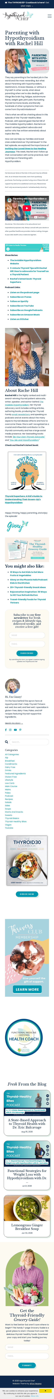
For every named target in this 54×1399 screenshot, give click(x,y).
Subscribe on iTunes (20, 297)
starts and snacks (14, 811)
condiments (11, 764)
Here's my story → (14, 723)
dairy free (10, 767)
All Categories (12, 754)
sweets (8, 815)
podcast (9, 795)
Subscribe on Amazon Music (25, 314)
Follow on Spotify (19, 301)
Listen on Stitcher (19, 319)
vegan (8, 824)
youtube (9, 827)
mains (8, 789)
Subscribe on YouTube (22, 305)
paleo (8, 792)
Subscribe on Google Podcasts (26, 310)
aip (6, 757)
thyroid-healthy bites (15, 821)
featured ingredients (15, 773)
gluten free (11, 776)
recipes (9, 799)
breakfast (10, 760)
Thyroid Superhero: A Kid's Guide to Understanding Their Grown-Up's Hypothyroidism (23, 499)
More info (35, 1396)
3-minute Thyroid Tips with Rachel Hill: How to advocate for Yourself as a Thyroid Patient (29, 271)
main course (11, 786)
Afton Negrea (35, 1383)
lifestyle (9, 779)
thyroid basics (12, 818)
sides (7, 805)
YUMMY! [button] (27, 1365)
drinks (8, 770)
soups (8, 808)
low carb (9, 783)
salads (8, 802)
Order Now (27, 894)
